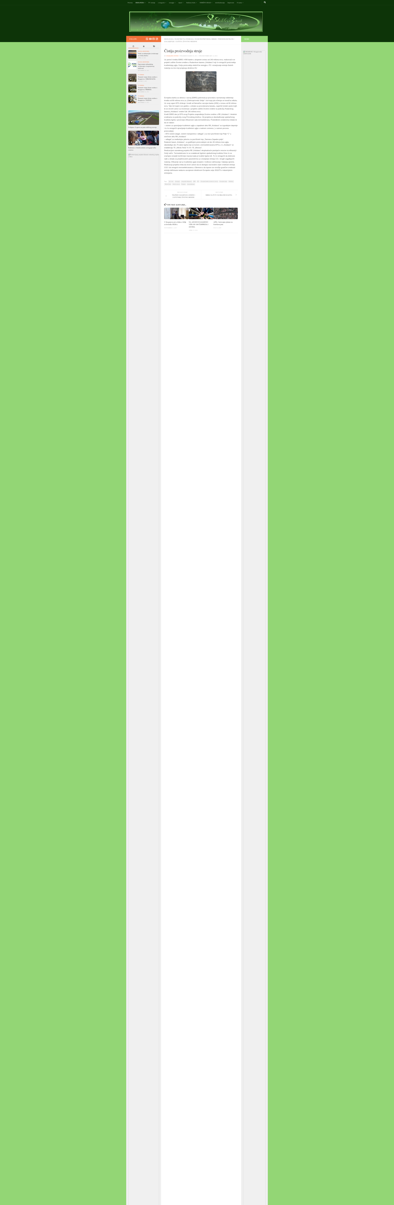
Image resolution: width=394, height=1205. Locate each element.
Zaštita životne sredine (186, 41)
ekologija (177, 181)
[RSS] (157, 39)
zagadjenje (169, 41)
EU (198, 181)
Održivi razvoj (176, 184)
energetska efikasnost (186, 181)
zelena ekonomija (143, 51)
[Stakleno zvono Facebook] (153, 39)
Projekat (183, 184)
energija (171, 3)
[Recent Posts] (133, 46)
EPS (194, 181)
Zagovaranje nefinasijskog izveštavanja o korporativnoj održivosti (146, 66)
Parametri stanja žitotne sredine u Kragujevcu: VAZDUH (147, 99)
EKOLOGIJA (140, 3)
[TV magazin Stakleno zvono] (150, 39)
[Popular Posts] (144, 46)
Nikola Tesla (168, 184)
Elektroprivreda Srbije (206, 39)
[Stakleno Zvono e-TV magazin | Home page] (196, 22)
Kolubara (231, 181)
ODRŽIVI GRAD (205, 3)
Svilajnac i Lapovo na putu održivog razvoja (142, 127)
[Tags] (154, 46)
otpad (180, 3)
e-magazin (161, 3)
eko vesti (171, 181)
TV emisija (151, 3)
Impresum (231, 3)
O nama (239, 3)
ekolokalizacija (220, 3)
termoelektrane (226, 39)
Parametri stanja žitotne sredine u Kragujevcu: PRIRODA (147, 89)
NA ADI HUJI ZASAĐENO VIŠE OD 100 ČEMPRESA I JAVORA (198, 224)
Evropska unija (223, 181)
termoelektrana (190, 184)
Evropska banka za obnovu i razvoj (209, 181)
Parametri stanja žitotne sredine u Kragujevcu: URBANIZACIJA (147, 78)
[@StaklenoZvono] (147, 39)
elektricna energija (184, 39)
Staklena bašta (190, 3)
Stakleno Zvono (172, 56)
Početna (130, 3)
